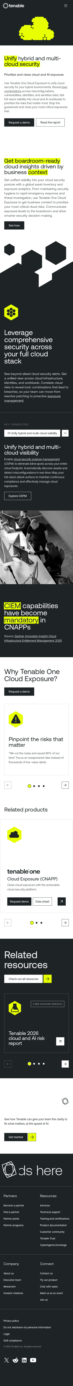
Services (45, 1205)
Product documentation (53, 1225)
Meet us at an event (51, 1293)
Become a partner (14, 1205)
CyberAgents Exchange (53, 1245)
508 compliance (13, 1340)
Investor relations (13, 1293)
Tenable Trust (47, 1238)
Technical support (50, 1212)
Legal (7, 1334)
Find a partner (11, 1212)
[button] (7, 785)
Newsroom (10, 1286)
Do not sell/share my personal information (27, 1327)
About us (9, 1273)
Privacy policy (11, 1320)
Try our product (48, 1280)
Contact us (46, 1273)
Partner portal (11, 1218)
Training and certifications (54, 1218)
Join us (44, 1299)
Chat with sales (49, 1286)
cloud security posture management (37, 459)
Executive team (12, 1280)
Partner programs (13, 1225)
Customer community (52, 1231)
